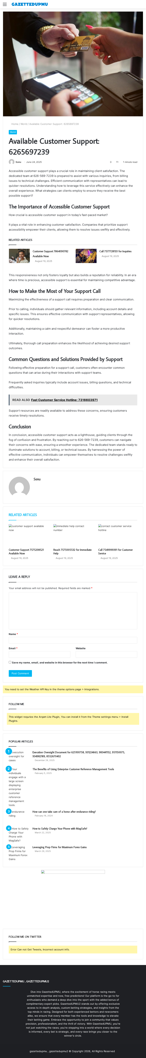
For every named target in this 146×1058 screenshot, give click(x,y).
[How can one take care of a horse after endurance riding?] (19, 817)
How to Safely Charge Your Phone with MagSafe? (60, 828)
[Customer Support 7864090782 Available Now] (19, 256)
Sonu (18, 162)
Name (13, 634)
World (24, 123)
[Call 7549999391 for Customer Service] (117, 535)
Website (81, 648)
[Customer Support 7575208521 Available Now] (28, 535)
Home (14, 123)
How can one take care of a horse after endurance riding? (64, 811)
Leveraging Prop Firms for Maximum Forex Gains (60, 847)
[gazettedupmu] (30, 4)
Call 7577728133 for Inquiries (115, 251)
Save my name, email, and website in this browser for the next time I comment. (60, 662)
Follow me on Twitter (25, 936)
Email (13, 648)
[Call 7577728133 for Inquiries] (86, 256)
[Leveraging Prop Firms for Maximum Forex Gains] (19, 853)
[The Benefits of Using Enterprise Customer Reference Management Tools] (19, 787)
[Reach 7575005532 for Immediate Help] (72, 535)
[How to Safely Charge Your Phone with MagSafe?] (19, 835)
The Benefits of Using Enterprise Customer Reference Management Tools (73, 769)
